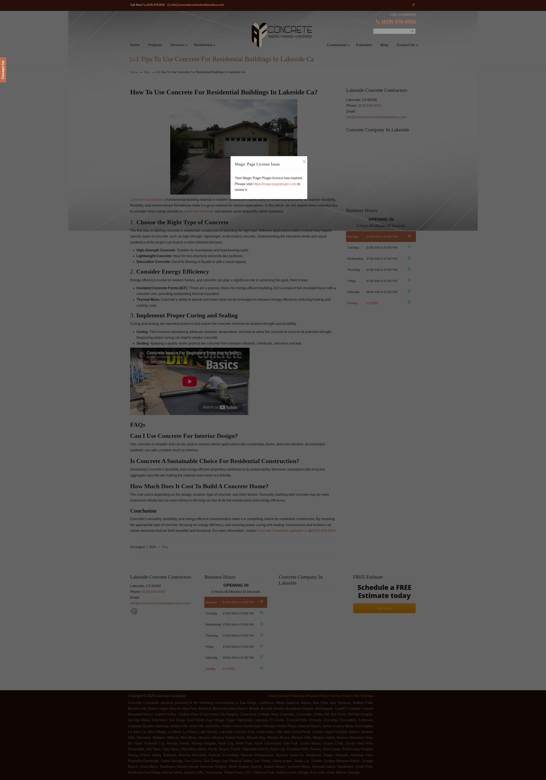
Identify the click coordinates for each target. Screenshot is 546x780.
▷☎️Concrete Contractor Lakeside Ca (282, 36)
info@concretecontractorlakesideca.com (197, 4)
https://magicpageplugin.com (274, 184)
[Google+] (414, 4)
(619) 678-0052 (156, 4)
